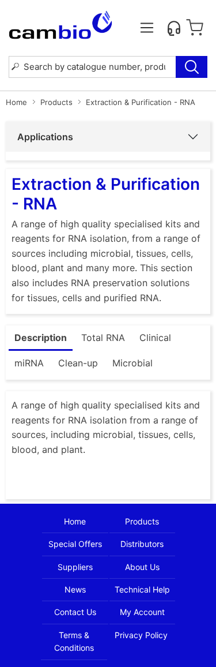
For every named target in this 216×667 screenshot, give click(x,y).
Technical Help (142, 589)
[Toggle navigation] (147, 27)
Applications (45, 137)
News (75, 589)
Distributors (142, 544)
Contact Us (75, 612)
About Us (142, 567)
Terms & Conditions (74, 641)
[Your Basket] (194, 27)
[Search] (191, 67)
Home (16, 102)
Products (56, 102)
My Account (142, 612)
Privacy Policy (141, 635)
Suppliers (75, 567)
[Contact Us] (174, 27)
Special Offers (75, 544)
